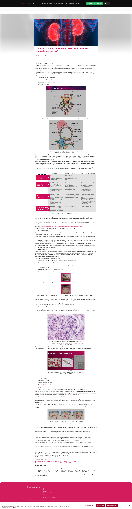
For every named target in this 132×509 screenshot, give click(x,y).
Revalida (45, 491)
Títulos (44, 494)
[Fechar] (129, 505)
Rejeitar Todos (100, 505)
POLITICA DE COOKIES (14, 507)
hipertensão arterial (48, 385)
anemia (70, 394)
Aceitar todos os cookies (112, 505)
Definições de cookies (89, 505)
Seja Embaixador (70, 3)
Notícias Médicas (47, 496)
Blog (77, 3)
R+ (43, 490)
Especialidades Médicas (48, 493)
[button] (44, 3)
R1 (43, 488)
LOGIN (107, 3)
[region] (66, 505)
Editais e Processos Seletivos (49, 497)
